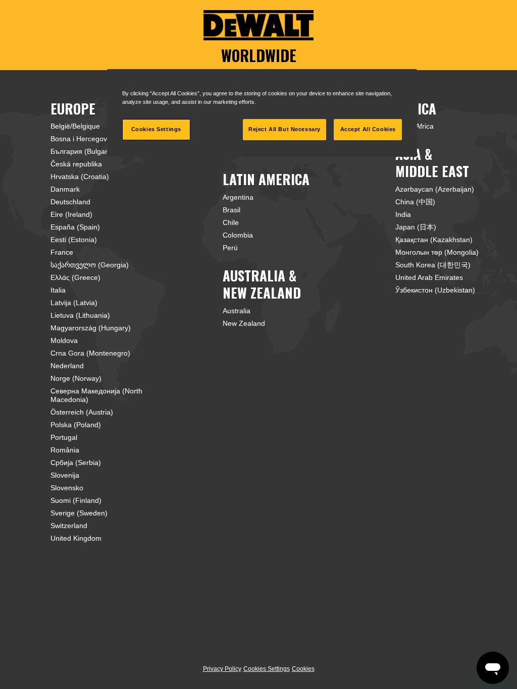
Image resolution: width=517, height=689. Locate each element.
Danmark (65, 189)
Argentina (238, 197)
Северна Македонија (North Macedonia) (96, 395)
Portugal (63, 437)
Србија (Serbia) (75, 462)
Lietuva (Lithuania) (80, 315)
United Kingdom (75, 538)
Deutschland (70, 202)
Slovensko (66, 488)
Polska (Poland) (75, 425)
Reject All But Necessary (284, 129)
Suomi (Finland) (75, 500)
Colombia (238, 235)
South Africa (414, 126)
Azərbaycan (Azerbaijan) (434, 189)
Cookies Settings (266, 668)
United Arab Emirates (429, 277)
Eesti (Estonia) (73, 240)
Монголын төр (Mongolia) (437, 252)
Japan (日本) (415, 227)
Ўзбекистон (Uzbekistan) (435, 290)
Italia (58, 290)
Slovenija (64, 475)
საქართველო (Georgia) (89, 265)
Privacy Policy (222, 668)
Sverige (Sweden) (79, 513)
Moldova (64, 340)
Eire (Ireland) (71, 214)
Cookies (303, 668)
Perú (230, 248)
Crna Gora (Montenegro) (90, 353)
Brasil (231, 210)
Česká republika (76, 164)
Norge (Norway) (75, 378)
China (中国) (415, 202)
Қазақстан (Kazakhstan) (434, 240)
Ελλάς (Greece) (75, 277)
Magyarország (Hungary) (90, 328)
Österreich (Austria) (81, 412)
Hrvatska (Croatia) (79, 177)
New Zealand (244, 323)
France (61, 252)
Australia (236, 311)
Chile (231, 222)
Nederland (67, 366)
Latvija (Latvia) (73, 303)
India (403, 214)
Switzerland (68, 526)
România (64, 450)
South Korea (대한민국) (433, 265)
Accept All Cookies (368, 129)
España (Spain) (75, 227)
